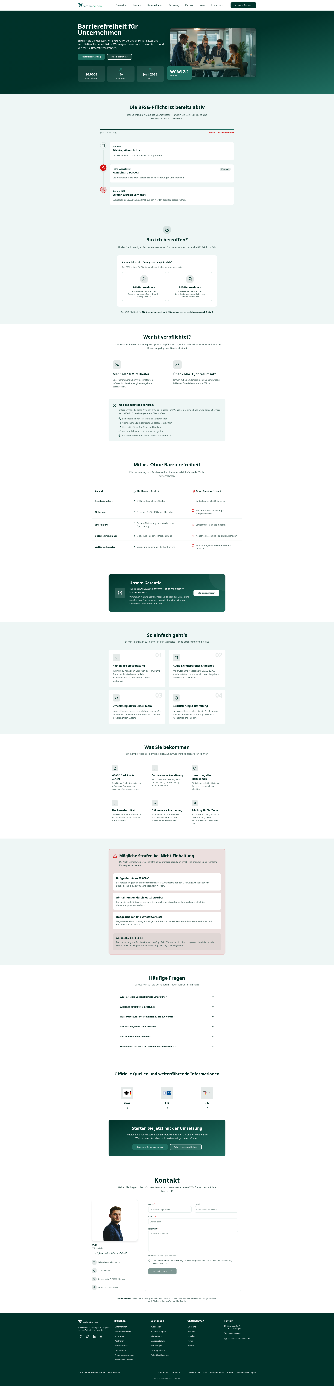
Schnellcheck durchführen (185, 1147)
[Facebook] (81, 1336)
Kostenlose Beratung (91, 57)
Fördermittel (156, 1336)
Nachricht (153, 1229)
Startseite (121, 5)
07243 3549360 (234, 1333)
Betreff (152, 1216)
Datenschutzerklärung (173, 1260)
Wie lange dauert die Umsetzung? (137, 1006)
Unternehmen (154, 5)
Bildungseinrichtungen (125, 1355)
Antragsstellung (158, 1341)
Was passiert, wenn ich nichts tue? (138, 1026)
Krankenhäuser (121, 1345)
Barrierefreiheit (217, 1372)
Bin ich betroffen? (119, 57)
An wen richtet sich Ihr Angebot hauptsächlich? (147, 262)
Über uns (136, 5)
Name (151, 1204)
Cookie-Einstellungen (246, 1372)
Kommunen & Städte (124, 1359)
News (202, 5)
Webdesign (156, 1327)
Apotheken (119, 1341)
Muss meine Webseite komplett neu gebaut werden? (147, 1016)
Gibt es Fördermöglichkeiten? (135, 1036)
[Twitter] (87, 1336)
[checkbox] (149, 1261)
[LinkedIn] (94, 1336)
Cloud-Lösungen (158, 1331)
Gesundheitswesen (123, 1331)
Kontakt (191, 1345)
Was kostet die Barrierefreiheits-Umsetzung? (143, 996)
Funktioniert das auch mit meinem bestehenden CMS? (148, 1046)
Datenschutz (177, 1372)
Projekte (191, 1336)
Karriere (189, 5)
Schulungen (156, 1345)
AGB (205, 1372)
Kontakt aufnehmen (243, 5)
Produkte (216, 5)
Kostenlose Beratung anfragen (150, 1147)
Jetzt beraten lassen (206, 593)
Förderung (173, 5)
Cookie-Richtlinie (193, 1372)
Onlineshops (120, 1350)
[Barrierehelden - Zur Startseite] (90, 5)
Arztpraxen (119, 1336)
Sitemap (230, 1372)
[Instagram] (101, 1336)
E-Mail (198, 1204)
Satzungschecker (158, 1350)
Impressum (163, 1372)
